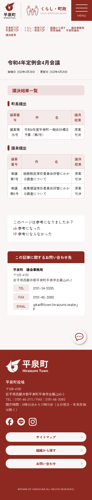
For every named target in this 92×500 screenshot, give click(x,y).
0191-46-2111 (24, 399)
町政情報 (55, 30)
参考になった (29, 228)
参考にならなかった (34, 234)
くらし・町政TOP (34, 28)
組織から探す (58, 28)
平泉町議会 (72, 30)
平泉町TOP (12, 28)
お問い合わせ (46, 463)
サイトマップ (46, 437)
